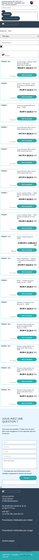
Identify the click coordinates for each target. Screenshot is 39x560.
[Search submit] (3, 11)
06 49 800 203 (7, 506)
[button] (35, 24)
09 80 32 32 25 (20, 506)
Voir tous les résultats (10, 18)
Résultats (6, 14)
